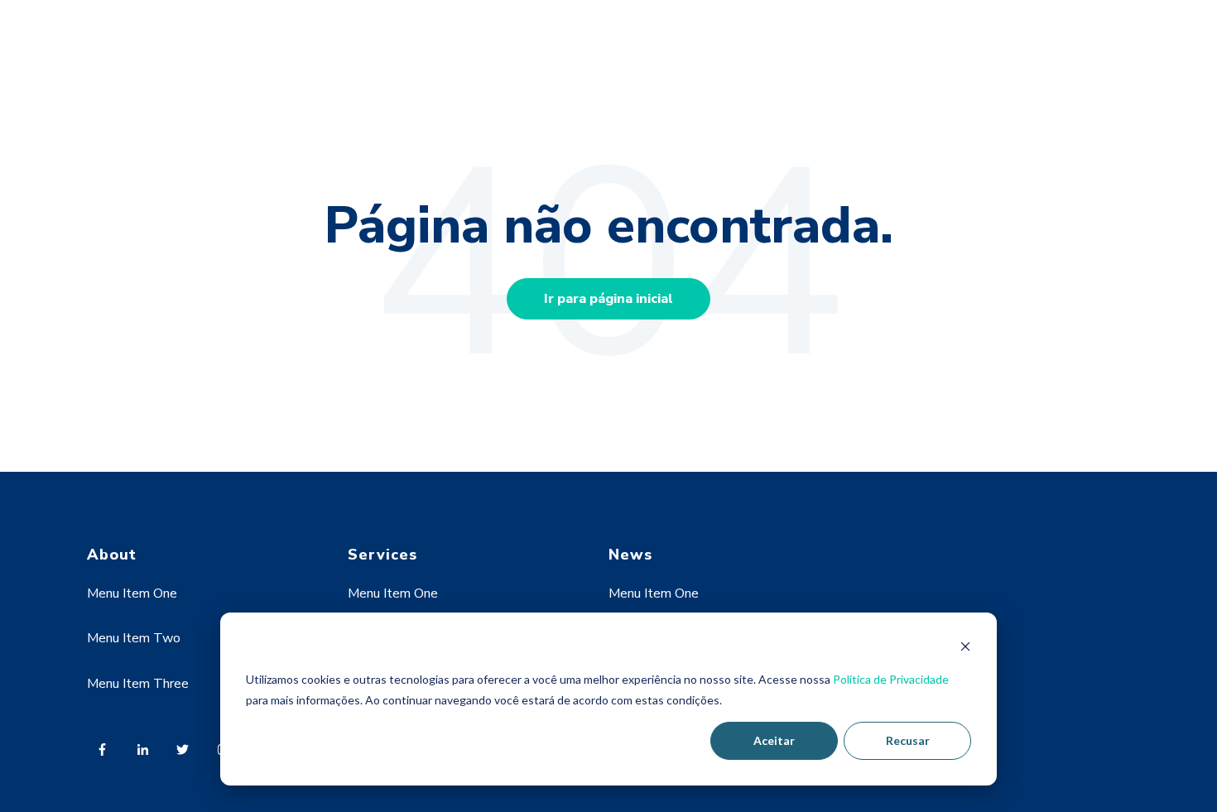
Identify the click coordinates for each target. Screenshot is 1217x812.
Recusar (908, 740)
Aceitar (774, 740)
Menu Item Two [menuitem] (133, 638)
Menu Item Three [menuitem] (138, 684)
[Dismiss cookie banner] (965, 648)
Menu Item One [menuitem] (132, 593)
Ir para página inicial (608, 299)
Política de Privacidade (891, 679)
